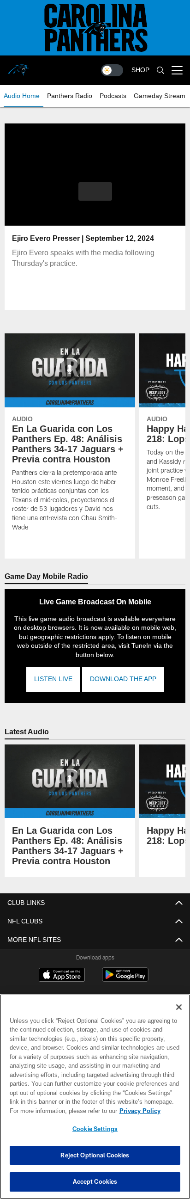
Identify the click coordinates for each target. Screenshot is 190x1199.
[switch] (112, 70)
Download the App (122, 679)
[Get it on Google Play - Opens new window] (125, 979)
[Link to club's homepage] (18, 66)
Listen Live (53, 679)
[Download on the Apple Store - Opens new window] (62, 976)
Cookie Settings (95, 1128)
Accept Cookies (95, 1181)
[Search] (160, 70)
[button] (95, 197)
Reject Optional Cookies (94, 1155)
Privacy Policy (60, 1110)
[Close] (179, 1007)
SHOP (140, 70)
